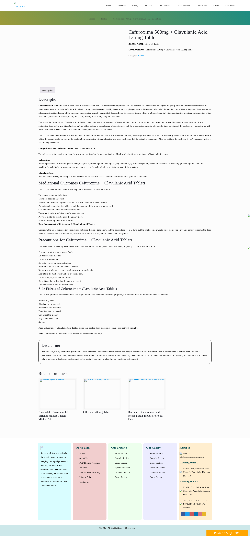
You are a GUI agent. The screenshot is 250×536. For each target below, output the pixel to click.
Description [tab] (47, 90)
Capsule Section (121, 458)
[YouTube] (191, 514)
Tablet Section (120, 453)
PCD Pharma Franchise (89, 463)
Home (92, 19)
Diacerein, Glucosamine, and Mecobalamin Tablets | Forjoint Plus (145, 416)
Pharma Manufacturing (89, 472)
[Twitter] (187, 514)
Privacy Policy (85, 477)
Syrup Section (120, 477)
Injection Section (122, 467)
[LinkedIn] (195, 514)
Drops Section (120, 463)
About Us (83, 458)
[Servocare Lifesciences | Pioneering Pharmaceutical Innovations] (32, 6)
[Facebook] (183, 514)
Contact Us (84, 482)
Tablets (104, 19)
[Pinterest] (200, 514)
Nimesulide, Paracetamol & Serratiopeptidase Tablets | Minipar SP (53, 416)
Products (83, 467)
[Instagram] (204, 514)
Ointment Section (122, 472)
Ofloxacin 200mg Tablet (96, 412)
